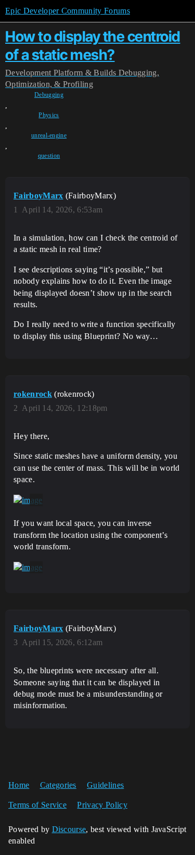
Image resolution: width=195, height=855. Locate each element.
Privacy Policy (102, 804)
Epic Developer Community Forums (67, 10)
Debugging (48, 94)
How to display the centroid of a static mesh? (92, 46)
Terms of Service (37, 804)
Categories (58, 785)
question (49, 155)
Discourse (69, 829)
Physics (48, 115)
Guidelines (105, 785)
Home (18, 785)
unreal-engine (49, 135)
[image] (28, 500)
